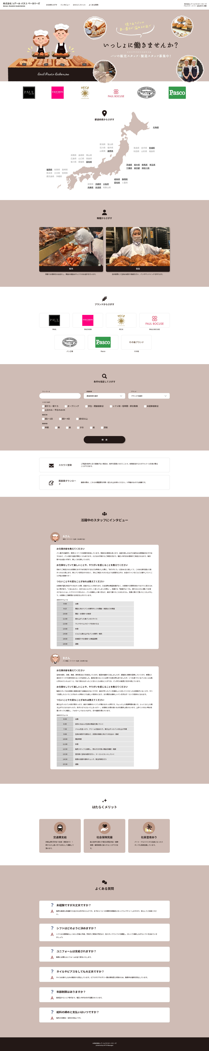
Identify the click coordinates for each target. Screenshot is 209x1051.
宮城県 (152, 147)
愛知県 (117, 182)
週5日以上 (83, 418)
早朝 (47, 427)
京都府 (98, 184)
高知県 (89, 161)
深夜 (106, 427)
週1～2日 (49, 418)
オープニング (73, 406)
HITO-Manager (108, 1045)
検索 (105, 439)
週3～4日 (66, 418)
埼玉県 (152, 164)
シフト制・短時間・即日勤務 (125, 406)
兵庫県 (90, 187)
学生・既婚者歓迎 (96, 406)
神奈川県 (145, 168)
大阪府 (106, 184)
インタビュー (65, 5)
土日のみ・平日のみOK (55, 409)
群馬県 (145, 164)
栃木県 (137, 164)
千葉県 (129, 168)
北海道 (156, 127)
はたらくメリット (79, 5)
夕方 (82, 427)
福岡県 (49, 169)
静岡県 (125, 179)
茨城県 (129, 164)
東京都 (137, 168)
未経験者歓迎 (152, 406)
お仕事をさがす (51, 5)
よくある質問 (93, 5)
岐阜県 (117, 179)
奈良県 (98, 187)
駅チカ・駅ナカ (51, 406)
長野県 (110, 150)
